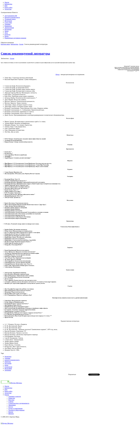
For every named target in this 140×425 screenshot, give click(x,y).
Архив (21, 44)
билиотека (8, 356)
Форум (7, 386)
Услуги (10, 407)
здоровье (7, 358)
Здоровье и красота (14, 396)
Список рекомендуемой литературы (25, 53)
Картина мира (5, 44)
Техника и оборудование (16, 410)
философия (8, 368)
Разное (7, 395)
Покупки (11, 400)
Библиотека (14, 44)
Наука (58, 74)
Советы (10, 401)
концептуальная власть (12, 360)
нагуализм (8, 363)
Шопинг (11, 413)
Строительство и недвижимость (18, 403)
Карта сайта (8, 391)
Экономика (12, 405)
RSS (6, 389)
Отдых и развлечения (15, 408)
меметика (8, 361)
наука (6, 365)
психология (8, 367)
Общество (11, 398)
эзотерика (8, 370)
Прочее (10, 412)
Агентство (8, 393)
